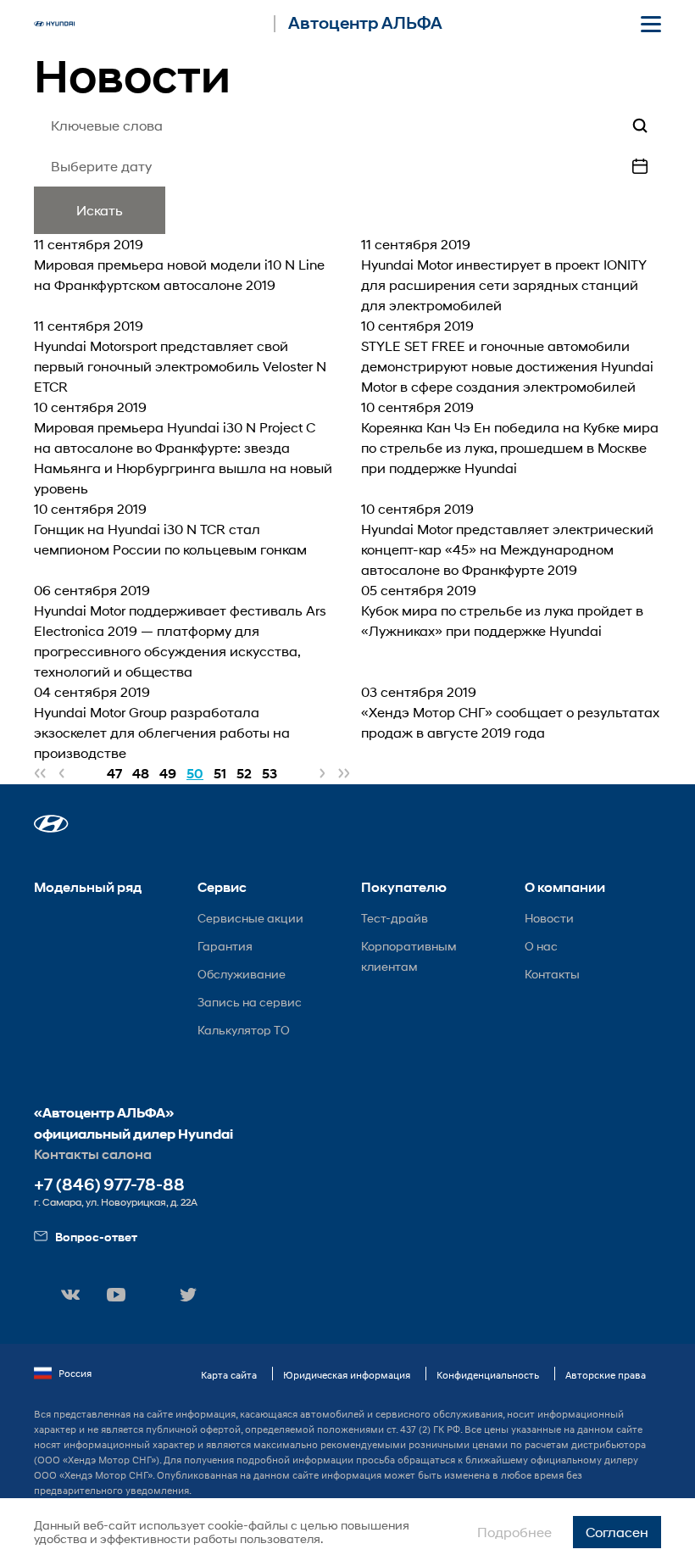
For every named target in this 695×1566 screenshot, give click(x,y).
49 (167, 774)
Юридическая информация (346, 1374)
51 (220, 774)
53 (269, 774)
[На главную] (54, 24)
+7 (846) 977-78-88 (109, 1185)
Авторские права (605, 1374)
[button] (51, 824)
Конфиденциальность (487, 1374)
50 (194, 774)
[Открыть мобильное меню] (651, 23)
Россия (75, 1373)
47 (114, 774)
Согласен (617, 1532)
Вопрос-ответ (96, 1236)
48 (140, 774)
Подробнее (514, 1532)
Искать (99, 210)
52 (244, 774)
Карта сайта (229, 1374)
